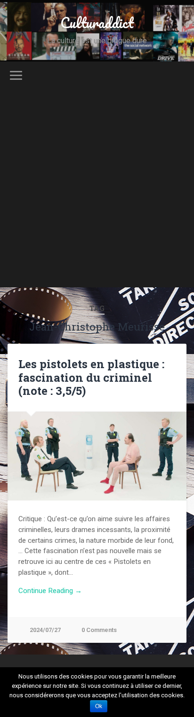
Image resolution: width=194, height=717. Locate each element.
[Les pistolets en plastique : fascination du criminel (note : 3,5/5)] (97, 456)
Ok (98, 706)
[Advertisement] (97, 190)
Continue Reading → (50, 590)
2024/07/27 (45, 629)
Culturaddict (97, 22)
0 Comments (99, 629)
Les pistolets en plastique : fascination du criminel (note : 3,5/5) (91, 377)
